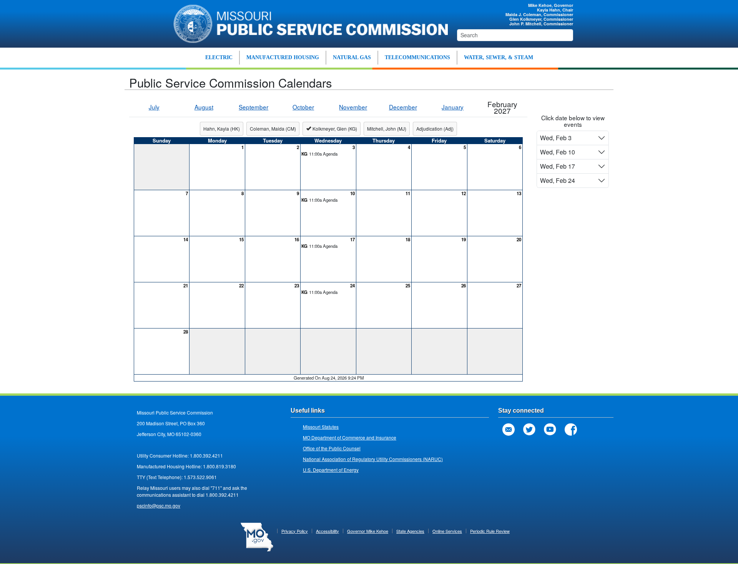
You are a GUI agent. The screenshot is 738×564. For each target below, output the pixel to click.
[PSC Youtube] (550, 429)
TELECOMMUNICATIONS (417, 57)
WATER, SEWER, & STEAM (498, 57)
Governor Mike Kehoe (367, 531)
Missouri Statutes (321, 426)
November (353, 107)
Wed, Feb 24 (557, 180)
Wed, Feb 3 (556, 137)
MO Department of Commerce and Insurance (349, 437)
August (203, 107)
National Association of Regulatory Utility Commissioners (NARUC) (373, 459)
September (253, 107)
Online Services (447, 531)
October (303, 107)
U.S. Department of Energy (331, 469)
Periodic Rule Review (490, 531)
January (453, 107)
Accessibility (327, 531)
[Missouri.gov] (257, 536)
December (403, 107)
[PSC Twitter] (529, 429)
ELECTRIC (219, 57)
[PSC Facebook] (571, 429)
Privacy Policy (294, 531)
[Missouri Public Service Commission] (306, 22)
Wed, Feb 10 (557, 152)
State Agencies (410, 531)
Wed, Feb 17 (557, 166)
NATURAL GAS (352, 57)
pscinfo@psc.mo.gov (158, 505)
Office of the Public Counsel (332, 448)
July (154, 107)
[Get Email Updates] (508, 429)
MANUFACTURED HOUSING (282, 57)
